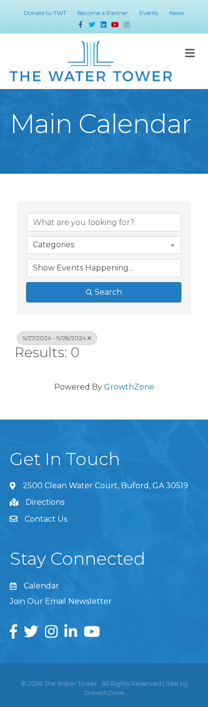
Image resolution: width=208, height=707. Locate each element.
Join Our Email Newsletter (61, 601)
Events (148, 12)
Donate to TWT (45, 12)
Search (108, 292)
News (176, 12)
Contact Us (46, 519)
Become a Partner (102, 12)
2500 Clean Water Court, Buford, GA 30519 (105, 485)
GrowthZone (129, 386)
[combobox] (104, 245)
